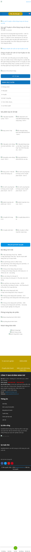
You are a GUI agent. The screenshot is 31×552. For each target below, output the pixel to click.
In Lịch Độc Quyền (6, 105)
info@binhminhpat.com (10, 392)
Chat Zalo (9, 551)
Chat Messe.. (21, 551)
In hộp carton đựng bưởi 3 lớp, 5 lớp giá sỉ (12, 292)
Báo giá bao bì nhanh (7, 410)
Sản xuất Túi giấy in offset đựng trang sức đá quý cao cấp (15, 27)
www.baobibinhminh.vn (12, 394)
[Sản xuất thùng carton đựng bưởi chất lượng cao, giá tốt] (13, 296)
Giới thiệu (4, 403)
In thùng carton (5, 87)
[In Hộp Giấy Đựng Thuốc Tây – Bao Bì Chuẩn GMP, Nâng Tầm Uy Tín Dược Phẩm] (11, 255)
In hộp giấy (4, 90)
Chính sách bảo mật (7, 416)
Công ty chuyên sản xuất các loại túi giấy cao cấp (15, 53)
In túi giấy (4, 94)
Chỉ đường (3, 551)
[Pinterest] (12, 463)
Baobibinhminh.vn (20, 467)
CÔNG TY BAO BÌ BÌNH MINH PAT (13, 375)
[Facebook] (2, 463)
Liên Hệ (4, 420)
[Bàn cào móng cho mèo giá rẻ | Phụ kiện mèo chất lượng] (9, 276)
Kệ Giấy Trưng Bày (6, 98)
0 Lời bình (9, 30)
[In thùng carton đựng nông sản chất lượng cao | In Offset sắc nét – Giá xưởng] (11, 269)
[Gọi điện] (15, 548)
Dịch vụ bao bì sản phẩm (8, 407)
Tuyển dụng (5, 413)
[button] (1, 14)
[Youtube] (8, 463)
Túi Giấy (3, 30)
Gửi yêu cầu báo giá (27, 551)
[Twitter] (5, 463)
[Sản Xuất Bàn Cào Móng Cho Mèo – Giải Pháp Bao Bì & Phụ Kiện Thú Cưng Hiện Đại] (12, 283)
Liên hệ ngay (15, 76)
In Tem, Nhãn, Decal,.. (7, 102)
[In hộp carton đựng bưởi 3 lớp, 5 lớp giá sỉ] (9, 290)
